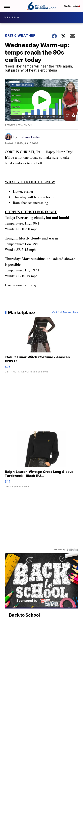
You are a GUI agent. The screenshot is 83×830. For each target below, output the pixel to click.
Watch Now (71, 6)
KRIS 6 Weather (20, 35)
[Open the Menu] (6, 6)
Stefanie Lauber (30, 137)
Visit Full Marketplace (65, 312)
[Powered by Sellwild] (72, 549)
